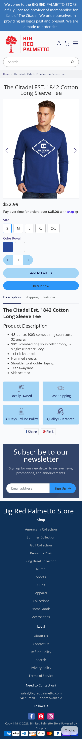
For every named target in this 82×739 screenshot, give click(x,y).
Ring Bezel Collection (41, 561)
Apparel (41, 593)
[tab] (14, 298)
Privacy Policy (41, 668)
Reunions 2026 (41, 553)
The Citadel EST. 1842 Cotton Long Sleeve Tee (39, 74)
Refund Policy (41, 652)
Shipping (32, 297)
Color (11, 238)
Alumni (41, 569)
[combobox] (35, 62)
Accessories (41, 617)
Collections (41, 601)
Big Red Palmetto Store (38, 510)
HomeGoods (41, 609)
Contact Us (41, 644)
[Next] (75, 150)
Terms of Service (41, 676)
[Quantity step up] (28, 260)
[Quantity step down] (8, 260)
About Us (41, 636)
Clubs (41, 585)
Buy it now (41, 286)
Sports (41, 577)
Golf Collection (41, 545)
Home (6, 74)
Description (12, 297)
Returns (49, 297)
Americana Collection (41, 529)
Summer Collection (41, 537)
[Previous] (6, 150)
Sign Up (60, 488)
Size (6, 220)
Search (41, 660)
